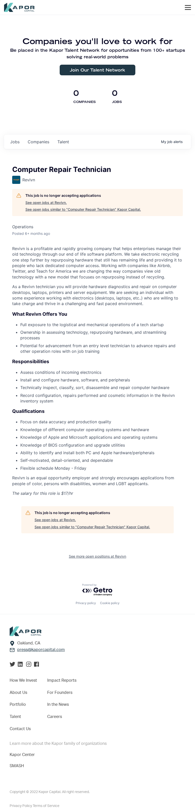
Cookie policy (110, 603)
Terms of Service (46, 806)
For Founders (59, 693)
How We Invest (23, 680)
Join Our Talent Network (97, 70)
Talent (15, 717)
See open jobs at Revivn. (46, 202)
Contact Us (20, 729)
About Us (18, 693)
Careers (54, 717)
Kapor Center (22, 755)
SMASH (17, 766)
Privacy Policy (21, 806)
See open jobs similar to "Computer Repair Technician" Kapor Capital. (83, 209)
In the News (58, 704)
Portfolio (18, 704)
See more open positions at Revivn (97, 556)
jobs (15, 141)
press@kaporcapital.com (41, 650)
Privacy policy (86, 603)
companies (38, 141)
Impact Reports (61, 680)
